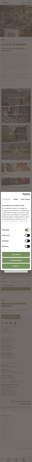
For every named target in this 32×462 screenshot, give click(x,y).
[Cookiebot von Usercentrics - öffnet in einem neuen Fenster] (22, 194)
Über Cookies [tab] (25, 199)
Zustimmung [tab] (6, 199)
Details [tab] (16, 199)
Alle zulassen (16, 254)
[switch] (27, 235)
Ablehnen (16, 266)
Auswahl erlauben (16, 260)
